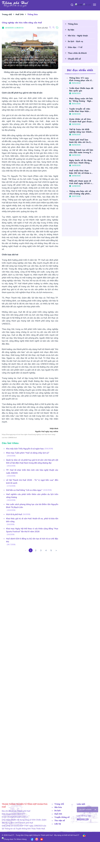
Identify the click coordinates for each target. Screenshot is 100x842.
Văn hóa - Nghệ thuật (78, 35)
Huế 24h (58, 814)
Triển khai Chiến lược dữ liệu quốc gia (81, 89)
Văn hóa (58, 807)
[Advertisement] (30, 674)
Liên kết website (85, 809)
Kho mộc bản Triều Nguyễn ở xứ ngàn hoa (25, 448)
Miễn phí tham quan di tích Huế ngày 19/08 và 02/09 (81, 182)
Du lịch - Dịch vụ (75, 41)
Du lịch (57, 810)
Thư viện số (59, 820)
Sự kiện (71, 29)
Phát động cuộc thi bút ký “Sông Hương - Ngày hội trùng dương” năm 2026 (81, 99)
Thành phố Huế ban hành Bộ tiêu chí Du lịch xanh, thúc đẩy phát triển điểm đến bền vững (81, 140)
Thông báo (73, 24)
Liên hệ (57, 824)
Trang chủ (59, 804)
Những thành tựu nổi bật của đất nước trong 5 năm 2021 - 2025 (81, 151)
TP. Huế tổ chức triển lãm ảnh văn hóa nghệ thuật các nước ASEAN (32, 471)
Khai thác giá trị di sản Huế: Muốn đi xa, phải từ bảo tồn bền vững (32, 520)
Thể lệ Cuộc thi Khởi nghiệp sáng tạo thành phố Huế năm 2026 (80, 130)
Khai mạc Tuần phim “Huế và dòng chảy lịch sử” (27, 453)
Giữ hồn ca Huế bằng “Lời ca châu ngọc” (24, 490)
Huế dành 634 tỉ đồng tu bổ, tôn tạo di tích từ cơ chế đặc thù (32, 540)
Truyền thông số (62, 817)
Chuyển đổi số (74, 58)
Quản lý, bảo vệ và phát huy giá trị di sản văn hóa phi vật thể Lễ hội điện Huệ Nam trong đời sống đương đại (32, 461)
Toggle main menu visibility (94, 4)
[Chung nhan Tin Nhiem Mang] (14, 839)
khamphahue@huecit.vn (17, 817)
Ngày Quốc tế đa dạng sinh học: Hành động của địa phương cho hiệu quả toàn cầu (80, 161)
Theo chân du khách (77, 53)
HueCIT (76, 835)
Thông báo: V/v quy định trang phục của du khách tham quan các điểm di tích (80, 79)
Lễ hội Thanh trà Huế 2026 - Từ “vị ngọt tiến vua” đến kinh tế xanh (32, 481)
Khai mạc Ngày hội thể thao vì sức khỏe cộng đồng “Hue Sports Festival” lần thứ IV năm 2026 (32, 530)
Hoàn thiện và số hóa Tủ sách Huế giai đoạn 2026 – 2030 (80, 120)
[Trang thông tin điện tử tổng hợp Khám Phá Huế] (50, 4)
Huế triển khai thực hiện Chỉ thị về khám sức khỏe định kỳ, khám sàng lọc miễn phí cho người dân (81, 171)
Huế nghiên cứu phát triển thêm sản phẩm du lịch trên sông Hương (32, 495)
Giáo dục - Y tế (75, 47)
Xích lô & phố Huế (14, 514)
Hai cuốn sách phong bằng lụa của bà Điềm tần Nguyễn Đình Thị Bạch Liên (32, 505)
